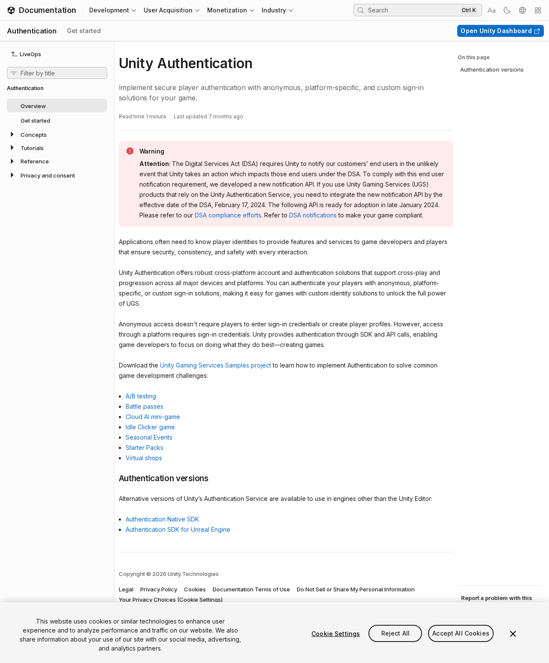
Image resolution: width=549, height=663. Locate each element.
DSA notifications (313, 215)
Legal (126, 589)
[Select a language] (522, 10)
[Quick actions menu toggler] (538, 10)
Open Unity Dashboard (496, 30)
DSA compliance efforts (228, 215)
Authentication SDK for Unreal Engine (178, 529)
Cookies (195, 589)
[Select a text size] (492, 10)
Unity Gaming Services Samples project (215, 365)
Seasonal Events (149, 437)
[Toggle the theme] (507, 10)
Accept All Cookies (460, 633)
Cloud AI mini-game (153, 416)
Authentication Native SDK (162, 519)
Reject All (395, 633)
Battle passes (144, 406)
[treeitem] (57, 105)
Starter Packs (144, 447)
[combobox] (413, 10)
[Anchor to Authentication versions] (112, 477)
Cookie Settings (335, 633)
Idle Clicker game (150, 427)
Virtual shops (144, 457)
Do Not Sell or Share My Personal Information (356, 589)
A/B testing (141, 396)
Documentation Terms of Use (251, 589)
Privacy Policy (158, 589)
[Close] (513, 633)
